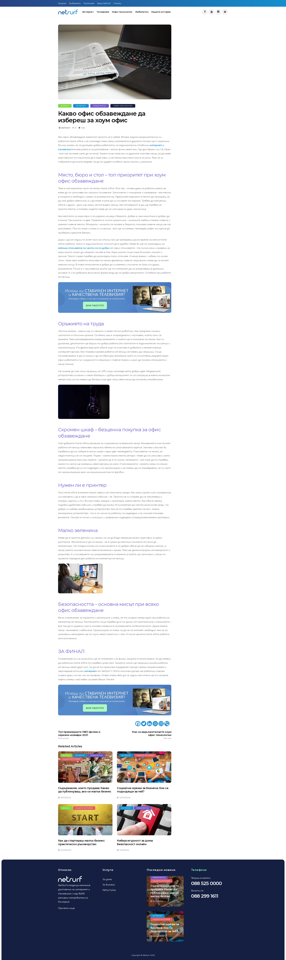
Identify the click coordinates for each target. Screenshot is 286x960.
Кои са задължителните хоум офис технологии (151, 734)
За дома (62, 3)
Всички (65, 106)
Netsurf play (109, 890)
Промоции (88, 3)
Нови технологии (122, 11)
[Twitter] (143, 723)
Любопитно (142, 11)
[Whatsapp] (155, 723)
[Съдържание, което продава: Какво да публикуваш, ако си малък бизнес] (85, 767)
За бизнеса (74, 3)
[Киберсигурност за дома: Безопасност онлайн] (144, 819)
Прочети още (66, 908)
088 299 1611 (204, 896)
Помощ (117, 3)
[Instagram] (161, 723)
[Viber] (167, 723)
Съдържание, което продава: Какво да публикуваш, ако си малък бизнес (84, 789)
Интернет (88, 11)
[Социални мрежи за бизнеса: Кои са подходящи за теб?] (144, 767)
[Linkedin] (149, 723)
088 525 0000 (206, 883)
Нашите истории (161, 11)
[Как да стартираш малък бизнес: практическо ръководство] (85, 819)
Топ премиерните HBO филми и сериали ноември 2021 (79, 734)
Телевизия (103, 11)
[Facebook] (137, 723)
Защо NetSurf (104, 3)
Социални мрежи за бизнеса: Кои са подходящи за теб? (142, 789)
